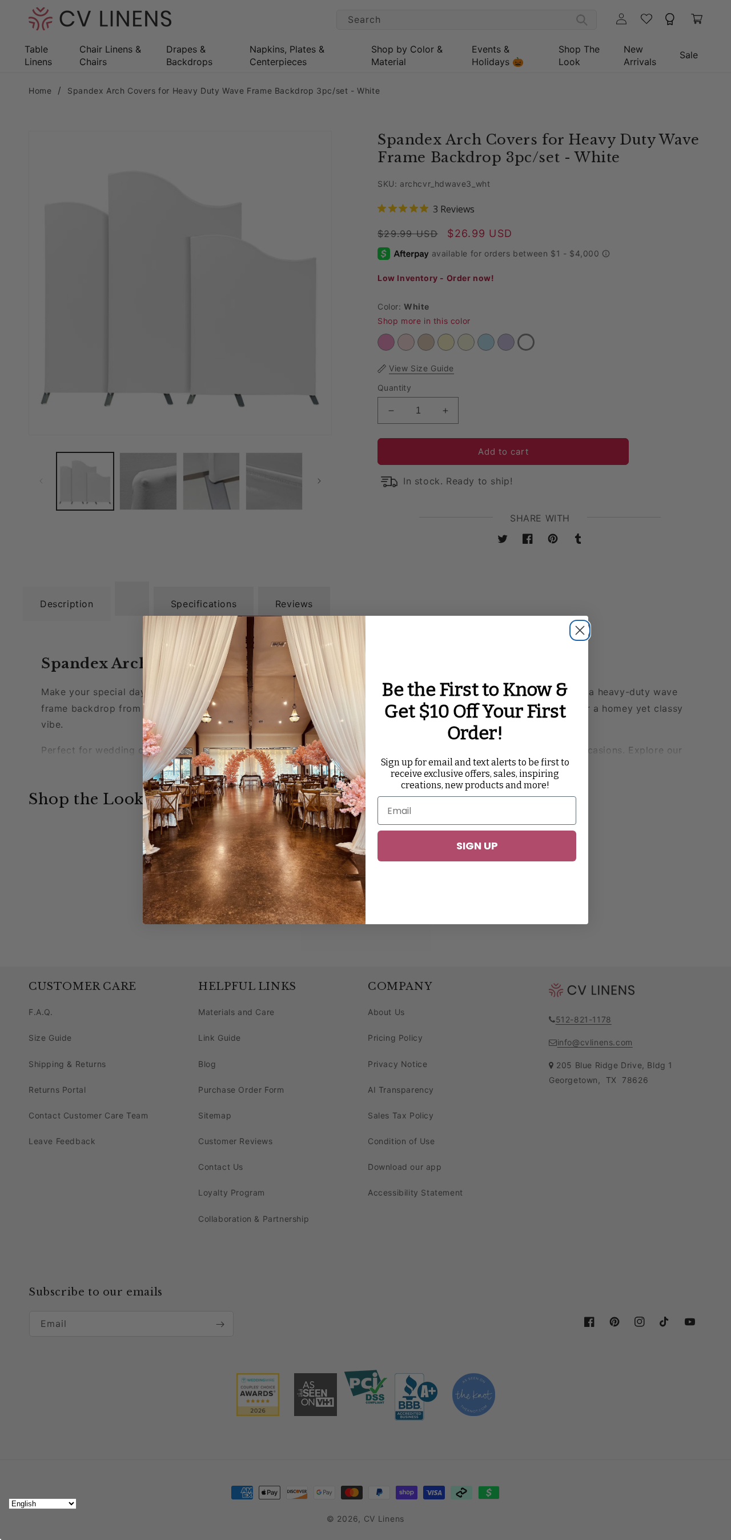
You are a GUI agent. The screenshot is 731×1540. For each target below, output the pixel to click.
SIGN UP (477, 846)
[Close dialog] (577, 627)
